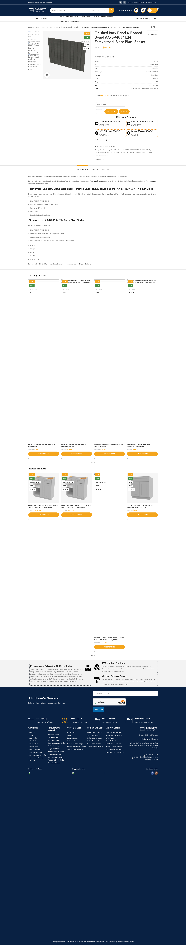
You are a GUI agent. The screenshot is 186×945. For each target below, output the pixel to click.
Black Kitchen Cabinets (113, 741)
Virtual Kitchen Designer (75, 749)
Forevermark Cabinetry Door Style (141, 152)
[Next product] (156, 27)
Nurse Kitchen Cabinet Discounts (36, 759)
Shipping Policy (34, 744)
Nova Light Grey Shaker (55, 757)
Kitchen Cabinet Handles (95, 747)
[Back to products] (154, 27)
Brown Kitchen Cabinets (114, 747)
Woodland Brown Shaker (56, 760)
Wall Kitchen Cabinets (94, 735)
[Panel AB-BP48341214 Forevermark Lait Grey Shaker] (43, 360)
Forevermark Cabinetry (97, 181)
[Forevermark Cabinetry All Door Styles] (88, 667)
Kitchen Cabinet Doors (94, 738)
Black (46, 264)
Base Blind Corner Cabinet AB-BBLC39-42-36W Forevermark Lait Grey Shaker (43, 506)
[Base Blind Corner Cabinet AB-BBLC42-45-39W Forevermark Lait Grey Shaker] (76, 488)
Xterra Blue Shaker (54, 763)
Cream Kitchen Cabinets (114, 749)
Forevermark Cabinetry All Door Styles (51, 666)
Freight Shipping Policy (36, 752)
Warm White (110, 738)
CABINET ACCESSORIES (43, 27)
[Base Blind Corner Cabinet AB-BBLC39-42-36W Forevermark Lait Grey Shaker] (43, 488)
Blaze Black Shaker (117, 150)
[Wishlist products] (136, 10)
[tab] (82, 168)
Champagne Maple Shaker (56, 743)
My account (71, 732)
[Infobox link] (43, 720)
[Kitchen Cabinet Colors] (97, 680)
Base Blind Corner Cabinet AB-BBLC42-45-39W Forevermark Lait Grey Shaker (76, 506)
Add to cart (111, 111)
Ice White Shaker (53, 735)
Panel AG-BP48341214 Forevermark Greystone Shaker (73, 445)
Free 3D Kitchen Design (75, 744)
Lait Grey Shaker (53, 737)
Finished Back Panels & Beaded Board (65, 27)
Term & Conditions (35, 749)
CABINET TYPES (145, 150)
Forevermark (152, 34)
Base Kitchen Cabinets (94, 732)
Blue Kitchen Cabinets (113, 744)
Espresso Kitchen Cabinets (115, 752)
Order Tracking (72, 741)
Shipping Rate (33, 747)
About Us (32, 732)
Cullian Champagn (54, 746)
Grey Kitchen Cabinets (113, 732)
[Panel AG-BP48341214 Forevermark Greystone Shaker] (76, 360)
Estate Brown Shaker (55, 754)
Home (30, 27)
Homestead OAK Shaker (56, 752)
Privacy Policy (33, 738)
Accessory (106, 150)
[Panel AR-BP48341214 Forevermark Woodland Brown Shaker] (142, 360)
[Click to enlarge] (47, 75)
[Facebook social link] (120, 2)
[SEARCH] (111, 10)
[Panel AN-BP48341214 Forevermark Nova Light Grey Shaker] (109, 360)
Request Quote (72, 738)
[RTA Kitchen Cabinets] (97, 667)
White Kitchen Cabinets (114, 735)
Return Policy (33, 741)
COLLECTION (99, 152)
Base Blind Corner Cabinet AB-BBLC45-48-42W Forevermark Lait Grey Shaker (109, 639)
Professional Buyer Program (76, 747)
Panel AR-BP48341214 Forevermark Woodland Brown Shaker (139, 445)
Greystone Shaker (54, 749)
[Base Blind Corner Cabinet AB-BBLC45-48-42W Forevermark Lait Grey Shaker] (109, 554)
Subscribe (99, 709)
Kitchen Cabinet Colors (114, 676)
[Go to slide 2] (94, 462)
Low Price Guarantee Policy (38, 755)
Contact (31, 735)
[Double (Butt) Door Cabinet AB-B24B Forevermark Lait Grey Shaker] (142, 488)
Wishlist (70, 735)
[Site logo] (37, 10)
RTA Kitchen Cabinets (113, 663)
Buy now (124, 111)
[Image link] (44, 853)
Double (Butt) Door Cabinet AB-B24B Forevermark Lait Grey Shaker (140, 506)
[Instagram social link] (124, 2)
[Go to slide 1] (92, 462)
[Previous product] (151, 27)
